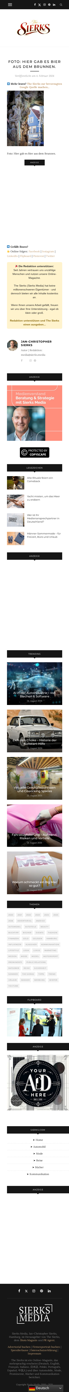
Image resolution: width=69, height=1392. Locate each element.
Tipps (41, 974)
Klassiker (31, 944)
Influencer (14, 944)
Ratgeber (13, 968)
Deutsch (42, 1388)
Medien (12, 956)
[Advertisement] (34, 203)
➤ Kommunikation (38, 1174)
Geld (26, 938)
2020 (10, 915)
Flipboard (25, 256)
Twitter (50, 256)
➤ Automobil (38, 1146)
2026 (10, 921)
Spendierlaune (19, 1350)
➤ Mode (38, 1153)
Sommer (13, 974)
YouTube (13, 986)
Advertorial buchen (19, 1347)
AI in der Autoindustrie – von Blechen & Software (34, 694)
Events (40, 933)
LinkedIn (12, 256)
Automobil (14, 927)
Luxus (36, 950)
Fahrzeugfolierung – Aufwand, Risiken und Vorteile (34, 836)
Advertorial (24, 921)
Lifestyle (13, 950)
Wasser (25, 980)
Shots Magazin (28, 1340)
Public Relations (36, 962)
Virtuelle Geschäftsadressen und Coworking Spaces (35, 789)
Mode (24, 956)
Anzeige (40, 921)
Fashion (52, 933)
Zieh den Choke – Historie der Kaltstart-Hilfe (35, 741)
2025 (56, 915)
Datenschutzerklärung (43, 1350)
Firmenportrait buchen (46, 1347)
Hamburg (52, 938)
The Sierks (28, 974)
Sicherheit (40, 968)
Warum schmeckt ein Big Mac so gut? (34, 883)
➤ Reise (38, 1160)
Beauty (45, 927)
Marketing (50, 950)
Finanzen (13, 938)
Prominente (15, 962)
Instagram (48, 251)
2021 (20, 915)
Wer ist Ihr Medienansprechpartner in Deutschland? (43, 518)
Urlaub (12, 980)
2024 (46, 915)
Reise (27, 968)
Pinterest (38, 256)
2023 (37, 915)
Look (26, 950)
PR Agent (48, 1340)
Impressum (34, 1353)
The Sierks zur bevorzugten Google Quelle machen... (41, 85)
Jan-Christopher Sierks (36, 343)
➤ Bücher (38, 1167)
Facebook (34, 251)
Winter (53, 980)
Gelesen (37, 938)
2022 (28, 915)
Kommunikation (50, 944)
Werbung (39, 980)
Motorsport (50, 956)
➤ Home (38, 1140)
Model (35, 956)
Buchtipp (13, 933)
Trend (52, 974)
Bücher (27, 933)
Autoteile (30, 927)
